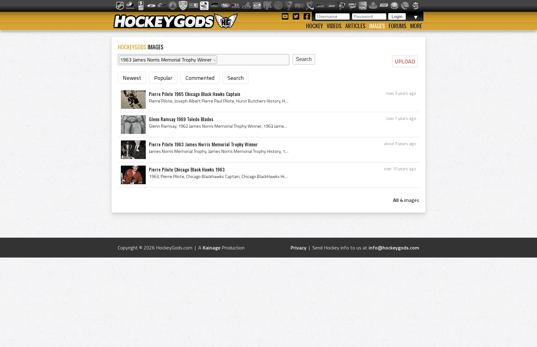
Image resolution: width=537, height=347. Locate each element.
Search (235, 78)
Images (377, 26)
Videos (334, 26)
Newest (132, 78)
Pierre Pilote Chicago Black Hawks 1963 (187, 169)
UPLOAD (405, 61)
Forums (397, 26)
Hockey (314, 26)
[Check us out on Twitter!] (296, 16)
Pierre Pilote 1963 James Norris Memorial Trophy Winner (203, 144)
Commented (200, 78)
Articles (355, 26)
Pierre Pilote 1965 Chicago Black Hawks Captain (194, 94)
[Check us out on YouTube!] (286, 16)
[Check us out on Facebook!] (306, 16)
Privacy (298, 247)
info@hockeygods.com (394, 247)
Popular (163, 78)
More (416, 26)
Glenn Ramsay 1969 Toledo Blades (181, 119)
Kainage (211, 247)
